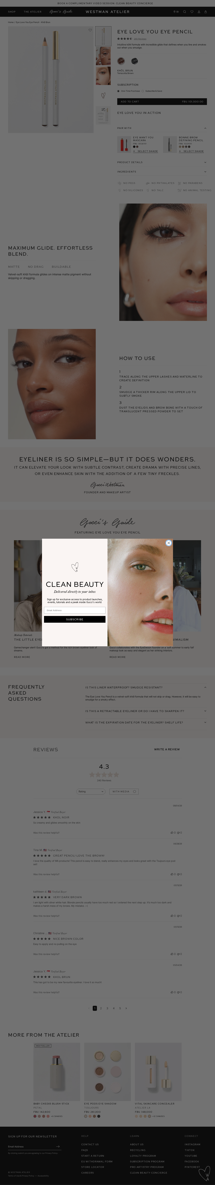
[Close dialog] (169, 543)
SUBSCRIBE (74, 619)
